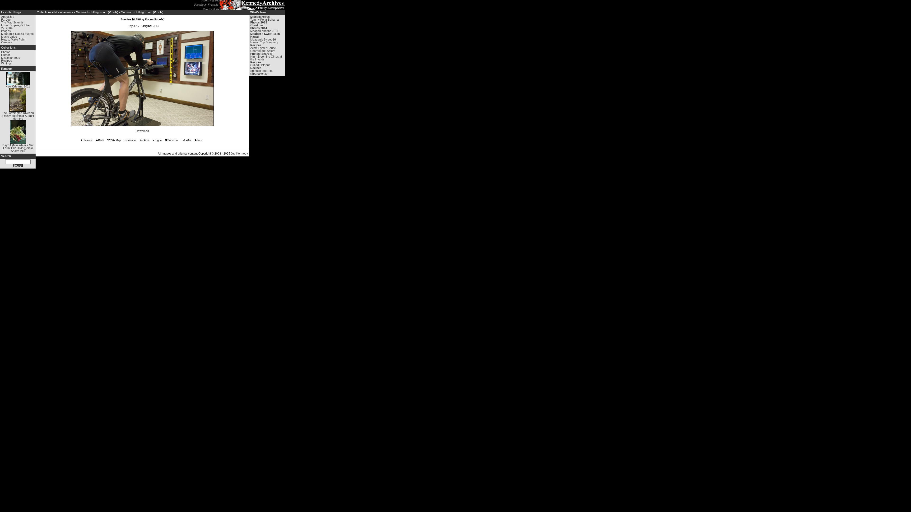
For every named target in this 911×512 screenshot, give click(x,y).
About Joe (7, 16)
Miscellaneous (10, 57)
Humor (5, 55)
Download (142, 131)
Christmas (256, 25)
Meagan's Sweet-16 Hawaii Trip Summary (264, 41)
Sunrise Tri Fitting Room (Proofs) (97, 12)
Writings (6, 63)
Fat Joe (6, 19)
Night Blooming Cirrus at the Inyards (266, 58)
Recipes (6, 60)
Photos (5, 52)
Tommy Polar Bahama (264, 19)
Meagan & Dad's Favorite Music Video (17, 35)
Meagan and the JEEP (264, 31)
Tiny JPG (133, 26)
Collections (8, 47)
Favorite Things (11, 12)
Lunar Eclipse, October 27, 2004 (16, 27)
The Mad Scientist (12, 22)
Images (6, 31)
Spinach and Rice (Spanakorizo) (261, 72)
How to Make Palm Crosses (13, 41)
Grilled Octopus (260, 65)
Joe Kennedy (239, 153)
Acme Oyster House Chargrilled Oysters (263, 49)
